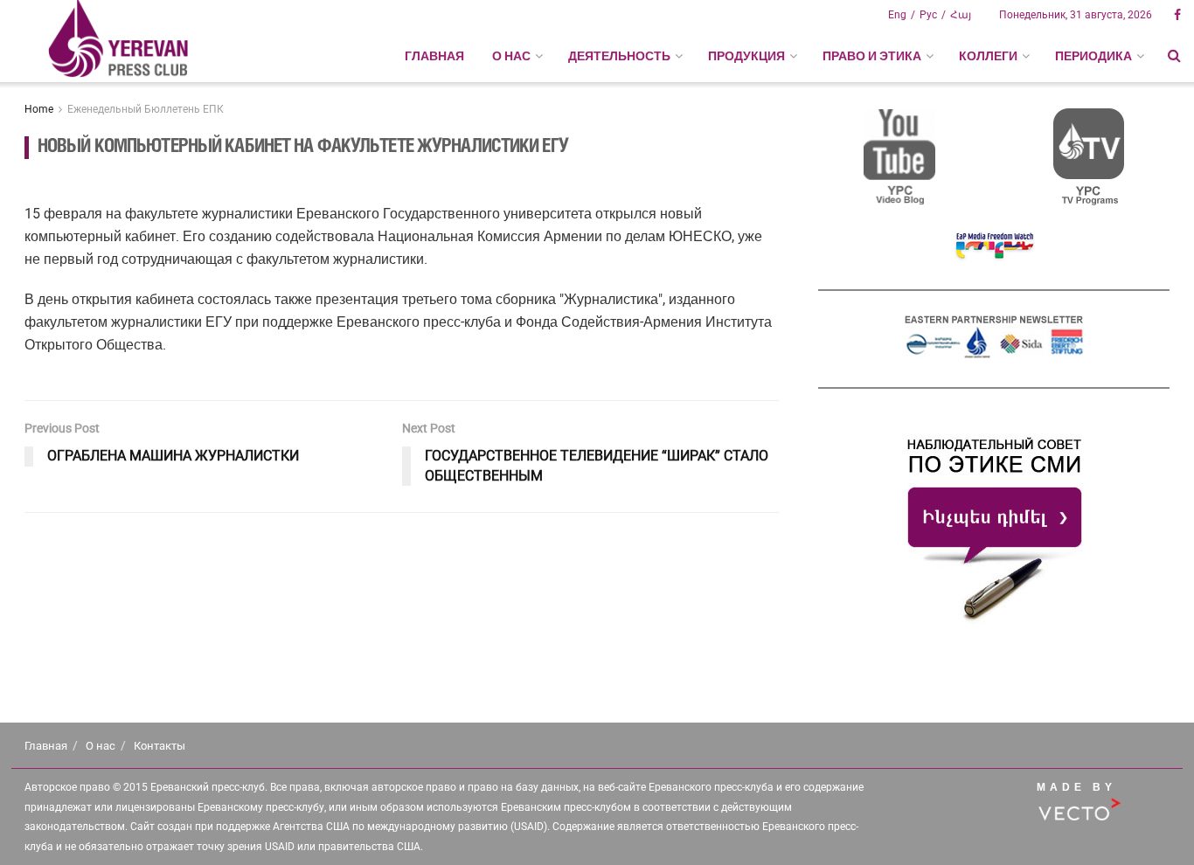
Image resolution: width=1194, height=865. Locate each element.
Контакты (159, 745)
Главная (434, 56)
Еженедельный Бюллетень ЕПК (145, 109)
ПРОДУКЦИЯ (746, 56)
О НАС (511, 56)
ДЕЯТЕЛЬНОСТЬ (619, 56)
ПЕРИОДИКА (1093, 56)
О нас (100, 745)
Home (38, 109)
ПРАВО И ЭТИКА (872, 56)
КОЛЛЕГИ (988, 56)
